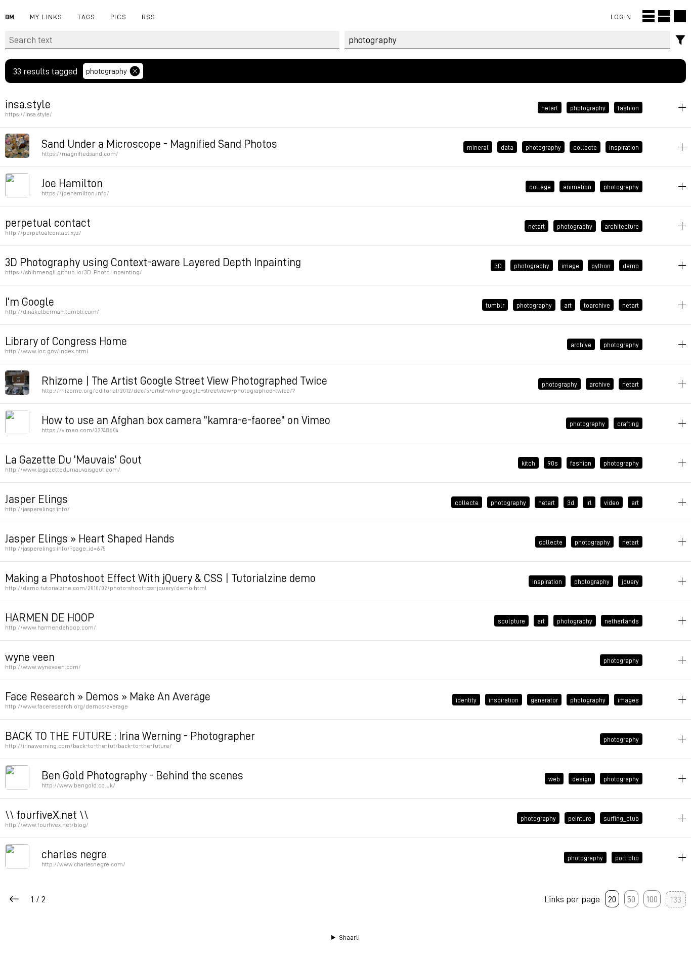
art (568, 305)
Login (621, 16)
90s (552, 463)
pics (118, 16)
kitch (528, 463)
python (601, 266)
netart (549, 108)
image (570, 266)
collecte (585, 147)
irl (589, 502)
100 (652, 898)
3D (498, 266)
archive (581, 345)
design (581, 779)
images (628, 700)
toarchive (597, 305)
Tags (86, 16)
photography (106, 71)
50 (631, 898)
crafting (628, 424)
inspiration (624, 147)
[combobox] (507, 40)
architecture (621, 226)
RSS (149, 16)
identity (466, 700)
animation (577, 187)
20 (612, 898)
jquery (630, 581)
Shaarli (349, 937)
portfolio (627, 858)
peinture (579, 818)
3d (570, 502)
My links (46, 16)
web (554, 779)
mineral (478, 147)
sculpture (511, 621)
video (611, 502)
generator (544, 700)
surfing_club (621, 818)
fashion (628, 108)
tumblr (495, 305)
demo (631, 266)
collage (540, 187)
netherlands (621, 621)
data (507, 147)
